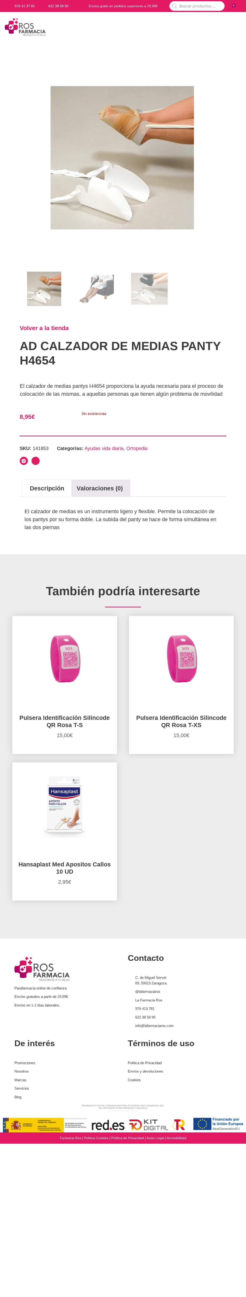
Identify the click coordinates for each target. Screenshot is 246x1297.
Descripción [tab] (47, 488)
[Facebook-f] (35, 461)
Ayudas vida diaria (104, 448)
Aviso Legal (155, 1138)
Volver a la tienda (44, 328)
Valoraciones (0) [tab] (100, 488)
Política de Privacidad (127, 1138)
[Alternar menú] (237, 27)
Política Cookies (96, 1138)
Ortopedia (137, 448)
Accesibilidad (176, 1138)
